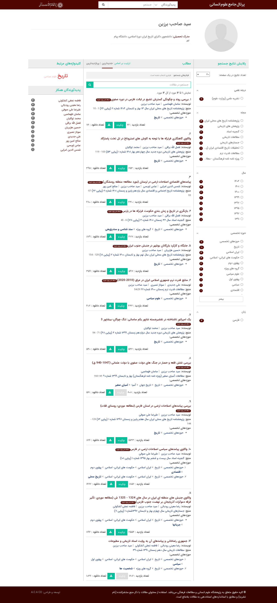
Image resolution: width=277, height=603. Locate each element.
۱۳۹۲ (220, 213)
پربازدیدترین (92, 63)
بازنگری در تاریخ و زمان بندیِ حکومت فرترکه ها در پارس (148, 211)
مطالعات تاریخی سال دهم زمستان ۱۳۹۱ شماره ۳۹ (158, 550)
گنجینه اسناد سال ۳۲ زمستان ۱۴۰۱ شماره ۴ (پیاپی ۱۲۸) (156, 220)
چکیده (120, 125)
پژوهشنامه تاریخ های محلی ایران (220, 121)
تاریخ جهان (145, 385)
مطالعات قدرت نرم (220, 153)
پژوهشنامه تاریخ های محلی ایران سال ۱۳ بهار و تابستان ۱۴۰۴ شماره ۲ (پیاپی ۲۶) (142, 108)
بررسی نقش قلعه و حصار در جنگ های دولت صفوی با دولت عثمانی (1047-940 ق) (141, 365)
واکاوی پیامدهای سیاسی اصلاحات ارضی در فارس (152, 449)
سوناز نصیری (157, 285)
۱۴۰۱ (220, 186)
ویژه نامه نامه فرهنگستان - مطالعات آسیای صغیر (219, 159)
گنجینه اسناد (220, 132)
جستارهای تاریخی (220, 142)
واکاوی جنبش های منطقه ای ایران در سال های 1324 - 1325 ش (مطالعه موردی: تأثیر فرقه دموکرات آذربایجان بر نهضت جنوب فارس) (140, 500)
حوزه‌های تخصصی (173, 117)
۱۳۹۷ (220, 203)
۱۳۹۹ (220, 197)
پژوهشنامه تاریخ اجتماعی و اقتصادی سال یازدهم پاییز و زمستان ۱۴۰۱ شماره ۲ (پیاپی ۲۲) (138, 191)
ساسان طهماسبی (171, 104)
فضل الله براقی (172, 147)
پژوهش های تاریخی (220, 126)
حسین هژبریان (172, 250)
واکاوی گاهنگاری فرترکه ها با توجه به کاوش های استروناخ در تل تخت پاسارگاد (146, 140)
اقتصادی (220, 290)
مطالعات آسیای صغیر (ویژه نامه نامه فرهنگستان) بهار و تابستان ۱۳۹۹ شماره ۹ (143, 376)
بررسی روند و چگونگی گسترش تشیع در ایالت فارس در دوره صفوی (142, 99)
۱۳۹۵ (220, 208)
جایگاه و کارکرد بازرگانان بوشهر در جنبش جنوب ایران (150, 245)
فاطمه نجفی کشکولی (124, 506)
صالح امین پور (110, 186)
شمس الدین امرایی (170, 186)
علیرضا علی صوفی (148, 415)
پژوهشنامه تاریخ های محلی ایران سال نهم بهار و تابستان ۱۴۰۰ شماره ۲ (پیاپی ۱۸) (141, 255)
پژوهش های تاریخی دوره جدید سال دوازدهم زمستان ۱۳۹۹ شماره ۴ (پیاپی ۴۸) (142, 333)
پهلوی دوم (95, 467)
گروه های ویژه (143, 229)
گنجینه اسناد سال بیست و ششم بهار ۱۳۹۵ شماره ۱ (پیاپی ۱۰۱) (152, 458)
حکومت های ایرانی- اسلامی (119, 467)
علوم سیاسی (50, 76)
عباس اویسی (150, 186)
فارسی (220, 320)
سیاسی (220, 285)
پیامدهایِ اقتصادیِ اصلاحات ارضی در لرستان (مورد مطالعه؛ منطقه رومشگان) (140, 182)
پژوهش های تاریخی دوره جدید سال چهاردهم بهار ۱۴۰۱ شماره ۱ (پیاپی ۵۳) (145, 152)
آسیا (134, 385)
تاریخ (157, 229)
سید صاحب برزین (150, 104)
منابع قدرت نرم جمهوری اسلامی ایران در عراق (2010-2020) (145, 280)
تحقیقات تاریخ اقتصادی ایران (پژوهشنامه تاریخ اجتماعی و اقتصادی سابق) (219, 148)
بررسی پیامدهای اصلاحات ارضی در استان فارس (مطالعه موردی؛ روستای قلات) (145, 408)
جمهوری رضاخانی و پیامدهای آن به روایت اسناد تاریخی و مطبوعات (148, 541)
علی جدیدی (173, 285)
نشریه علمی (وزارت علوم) (220, 98)
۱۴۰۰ (220, 192)
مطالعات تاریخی (220, 137)
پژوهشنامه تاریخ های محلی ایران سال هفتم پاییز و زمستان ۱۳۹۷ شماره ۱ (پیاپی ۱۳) (140, 419)
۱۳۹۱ (220, 219)
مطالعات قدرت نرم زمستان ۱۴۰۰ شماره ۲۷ (162, 289)
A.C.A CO (36, 592)
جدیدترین (107, 63)
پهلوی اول (96, 559)
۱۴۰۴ (220, 181)
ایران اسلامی (144, 467)
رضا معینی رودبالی (170, 506)
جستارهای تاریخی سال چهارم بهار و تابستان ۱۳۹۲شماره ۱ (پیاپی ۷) (149, 511)
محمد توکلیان (132, 147)
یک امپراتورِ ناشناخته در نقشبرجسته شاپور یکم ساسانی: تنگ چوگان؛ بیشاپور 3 (146, 321)
